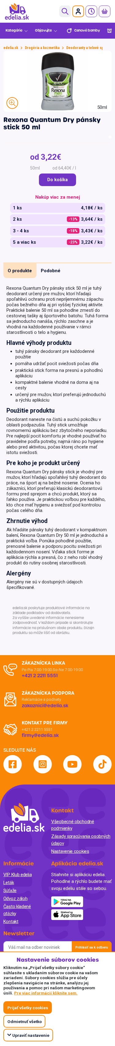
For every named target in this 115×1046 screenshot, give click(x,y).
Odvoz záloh (15, 898)
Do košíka (57, 179)
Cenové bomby (87, 30)
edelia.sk (10, 48)
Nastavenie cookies (70, 851)
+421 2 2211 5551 (37, 729)
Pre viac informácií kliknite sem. (46, 993)
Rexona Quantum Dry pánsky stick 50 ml (52, 124)
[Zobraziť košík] (104, 11)
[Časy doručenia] (91, 11)
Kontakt (10, 921)
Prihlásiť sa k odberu (91, 947)
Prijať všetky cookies (27, 1007)
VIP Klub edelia (17, 874)
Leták (8, 882)
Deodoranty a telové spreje (88, 48)
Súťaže (10, 890)
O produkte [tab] (20, 270)
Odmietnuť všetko (24, 1021)
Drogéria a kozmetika (42, 48)
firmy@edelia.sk (40, 735)
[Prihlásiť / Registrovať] (78, 11)
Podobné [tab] (50, 270)
